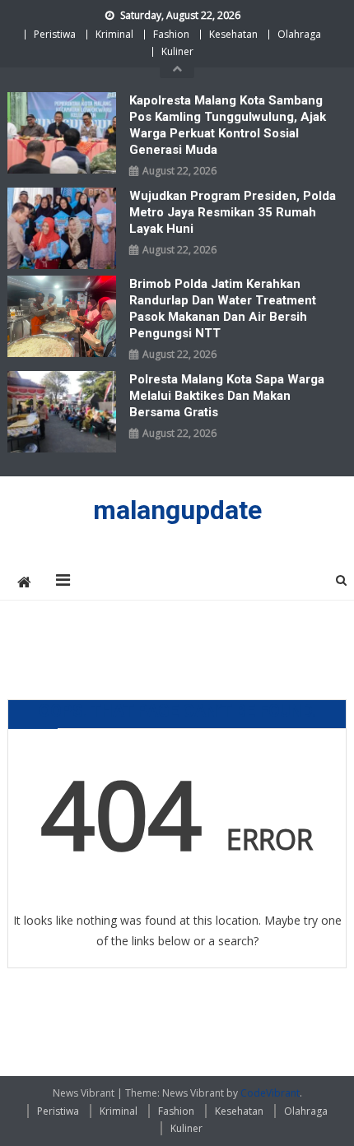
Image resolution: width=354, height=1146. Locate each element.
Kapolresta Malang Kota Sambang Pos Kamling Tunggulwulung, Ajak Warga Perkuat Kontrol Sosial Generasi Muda (227, 125)
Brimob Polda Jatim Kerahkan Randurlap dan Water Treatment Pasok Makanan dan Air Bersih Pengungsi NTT (222, 308)
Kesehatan (233, 34)
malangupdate (177, 510)
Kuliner (177, 51)
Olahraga (299, 34)
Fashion (171, 34)
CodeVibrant (270, 1093)
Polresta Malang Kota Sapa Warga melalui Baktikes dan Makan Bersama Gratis (226, 396)
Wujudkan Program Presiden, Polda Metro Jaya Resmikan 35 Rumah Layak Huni (232, 212)
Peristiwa (55, 34)
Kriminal (114, 34)
